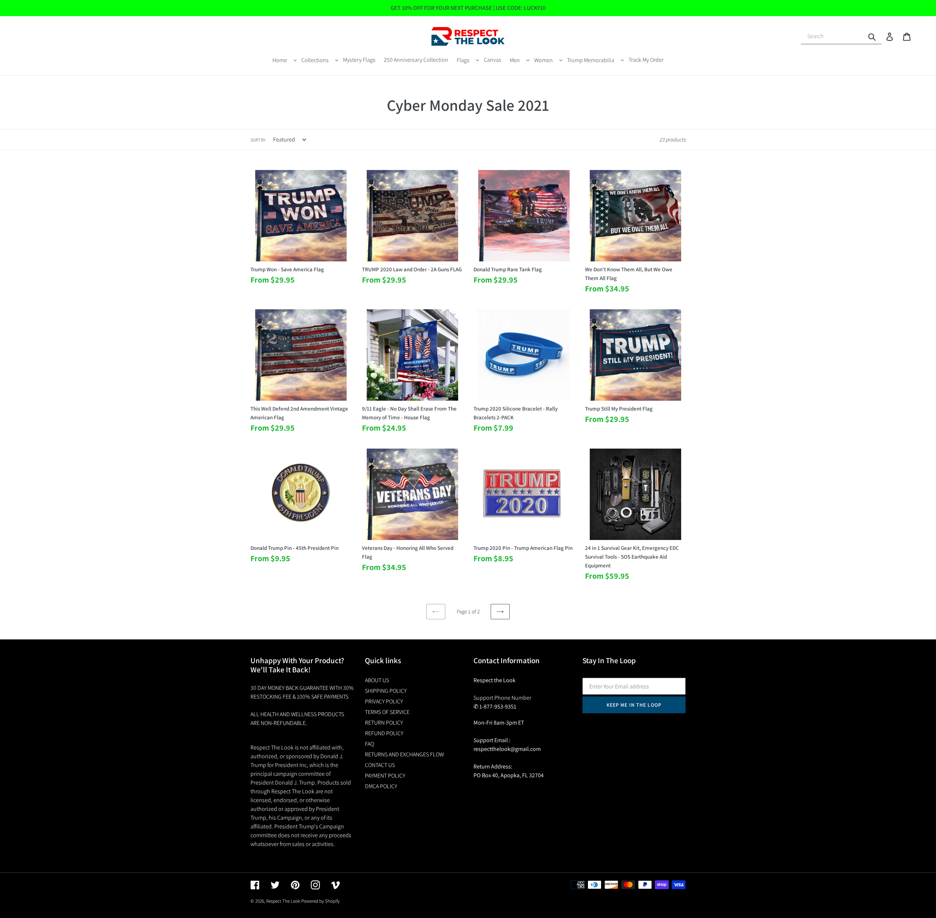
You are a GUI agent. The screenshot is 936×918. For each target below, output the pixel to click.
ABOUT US (377, 680)
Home (279, 60)
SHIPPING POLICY (386, 691)
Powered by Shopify (320, 901)
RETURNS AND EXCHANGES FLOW (404, 754)
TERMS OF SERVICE (387, 712)
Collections (315, 60)
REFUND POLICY (384, 733)
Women (543, 60)
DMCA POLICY (381, 786)
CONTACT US (380, 765)
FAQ (369, 744)
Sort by (257, 140)
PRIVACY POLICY (384, 701)
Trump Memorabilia (590, 60)
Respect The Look (283, 901)
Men (515, 60)
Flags (463, 60)
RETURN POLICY (384, 722)
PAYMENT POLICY (385, 775)
